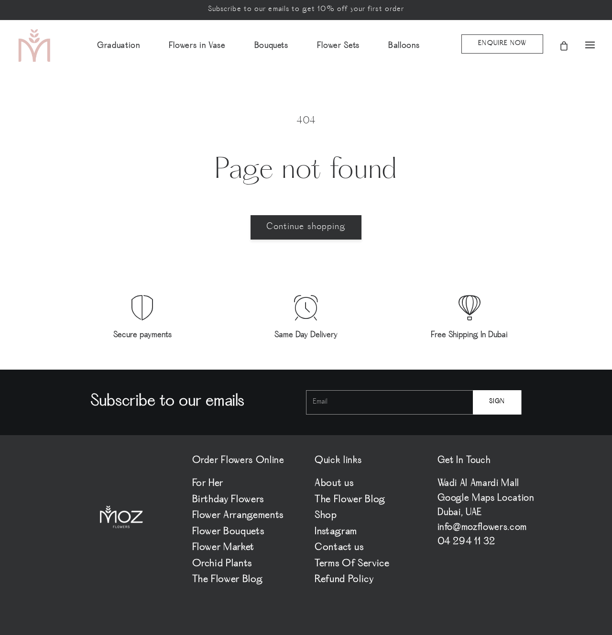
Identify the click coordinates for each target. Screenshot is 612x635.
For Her (208, 485)
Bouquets (271, 46)
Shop (326, 516)
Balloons (403, 46)
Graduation (118, 46)
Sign (497, 401)
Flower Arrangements (238, 516)
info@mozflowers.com (482, 528)
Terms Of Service (352, 564)
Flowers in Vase (197, 46)
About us (334, 485)
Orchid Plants (222, 564)
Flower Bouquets (228, 532)
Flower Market (223, 548)
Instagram (336, 532)
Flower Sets (338, 46)
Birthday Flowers (228, 500)
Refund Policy (344, 580)
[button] (581, 45)
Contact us (339, 548)
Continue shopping (306, 227)
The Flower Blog (227, 580)
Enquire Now (502, 43)
